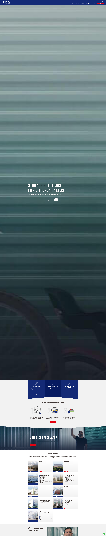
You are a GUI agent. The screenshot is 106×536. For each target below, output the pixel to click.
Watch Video (31, 471)
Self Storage (77, 3)
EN (103, 1)
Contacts (94, 3)
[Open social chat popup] (104, 534)
